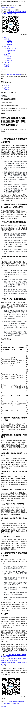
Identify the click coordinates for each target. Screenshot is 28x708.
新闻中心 (6, 55)
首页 (5, 37)
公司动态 (9, 56)
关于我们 (6, 39)
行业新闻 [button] (6, 87)
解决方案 (9, 60)
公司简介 (9, 41)
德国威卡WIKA (11, 50)
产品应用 (6, 62)
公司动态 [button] (6, 85)
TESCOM (9, 51)
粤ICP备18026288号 (14, 703)
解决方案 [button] (6, 89)
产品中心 (6, 46)
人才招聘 (6, 66)
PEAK (8, 53)
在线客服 (3, 706)
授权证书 (9, 42)
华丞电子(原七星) (11, 48)
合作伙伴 (9, 44)
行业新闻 (9, 58)
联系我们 (6, 64)
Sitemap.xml (5, 703)
